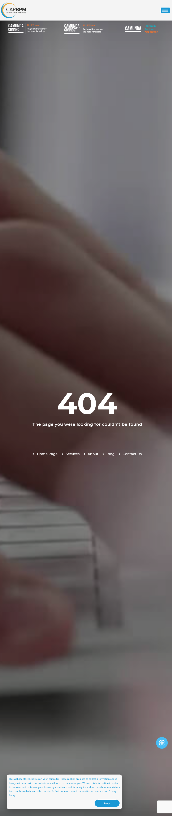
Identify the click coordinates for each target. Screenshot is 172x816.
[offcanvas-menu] (162, 743)
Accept (107, 803)
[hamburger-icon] (165, 10)
